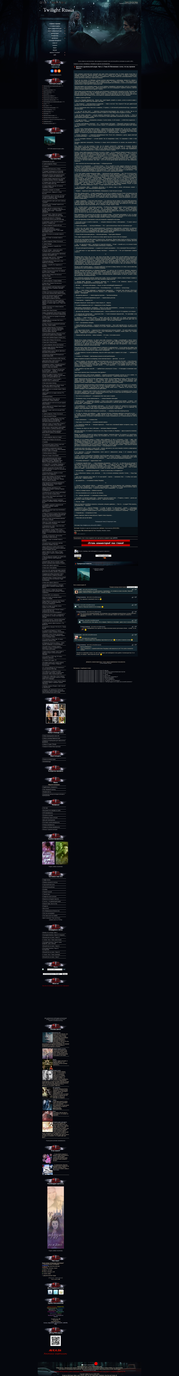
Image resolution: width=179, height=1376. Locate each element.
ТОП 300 (45, 808)
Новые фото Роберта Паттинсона (52, 340)
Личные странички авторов (50, 829)
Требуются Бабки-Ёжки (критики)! (52, 746)
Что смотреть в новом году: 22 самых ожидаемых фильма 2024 (52, 640)
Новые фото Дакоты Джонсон (51, 565)
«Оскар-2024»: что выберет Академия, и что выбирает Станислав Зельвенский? (53, 465)
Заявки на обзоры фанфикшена (51, 827)
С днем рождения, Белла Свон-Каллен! (53, 344)
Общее (45, 87)
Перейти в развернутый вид (56, 1020)
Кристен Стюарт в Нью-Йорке (51, 455)
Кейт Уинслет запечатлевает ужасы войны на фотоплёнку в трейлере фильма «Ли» (53, 428)
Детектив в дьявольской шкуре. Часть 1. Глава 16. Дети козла (94, 675)
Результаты (51, 1277)
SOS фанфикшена (48, 812)
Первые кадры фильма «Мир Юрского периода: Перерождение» (52, 348)
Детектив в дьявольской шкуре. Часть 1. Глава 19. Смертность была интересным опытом (101, 671)
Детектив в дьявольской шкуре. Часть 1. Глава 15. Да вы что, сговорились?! (98, 676)
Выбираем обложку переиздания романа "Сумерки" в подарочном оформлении (53, 175)
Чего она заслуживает (49, 913)
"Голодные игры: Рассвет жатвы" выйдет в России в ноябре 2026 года (53, 183)
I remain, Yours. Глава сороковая (51, 954)
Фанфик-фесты (47, 791)
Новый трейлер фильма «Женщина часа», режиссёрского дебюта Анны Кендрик (53, 334)
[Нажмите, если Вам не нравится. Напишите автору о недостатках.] (103, 556)
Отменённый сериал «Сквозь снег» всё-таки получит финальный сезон (53, 445)
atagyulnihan (51, 1322)
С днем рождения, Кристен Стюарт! (52, 437)
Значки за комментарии (49, 759)
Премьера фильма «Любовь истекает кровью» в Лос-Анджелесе (52, 473)
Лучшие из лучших (48, 815)
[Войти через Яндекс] (55, 71)
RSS (136, 3)
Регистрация (127, 3)
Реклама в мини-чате (49, 123)
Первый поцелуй (47, 891)
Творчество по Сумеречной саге (52, 86)
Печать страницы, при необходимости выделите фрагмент (94, 551)
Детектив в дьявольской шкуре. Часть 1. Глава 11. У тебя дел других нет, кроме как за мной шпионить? (105, 681)
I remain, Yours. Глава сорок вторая (52, 939)
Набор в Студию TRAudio (49, 744)
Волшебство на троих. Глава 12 (51, 937)
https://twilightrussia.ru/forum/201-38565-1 (90, 525)
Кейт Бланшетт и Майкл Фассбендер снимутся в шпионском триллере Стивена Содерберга (53, 591)
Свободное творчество (49, 99)
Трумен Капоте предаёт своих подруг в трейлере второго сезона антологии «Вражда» (53, 653)
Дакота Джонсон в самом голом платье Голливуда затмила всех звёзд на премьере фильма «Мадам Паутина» (53, 548)
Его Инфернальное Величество (51, 910)
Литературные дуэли (48, 115)
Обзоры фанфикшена (48, 824)
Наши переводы (47, 109)
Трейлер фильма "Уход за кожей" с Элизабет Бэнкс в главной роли (51, 380)
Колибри (45, 889)
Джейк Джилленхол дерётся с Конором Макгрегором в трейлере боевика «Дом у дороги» (53, 586)
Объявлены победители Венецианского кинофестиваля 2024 (53, 355)
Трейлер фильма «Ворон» (50, 453)
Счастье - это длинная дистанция (52, 901)
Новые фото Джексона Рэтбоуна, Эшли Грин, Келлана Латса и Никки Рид (53, 386)
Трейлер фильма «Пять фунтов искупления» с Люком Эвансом (51, 399)
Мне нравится (81, 533)
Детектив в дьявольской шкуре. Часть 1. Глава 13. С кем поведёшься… (97, 679)
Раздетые (45, 906)
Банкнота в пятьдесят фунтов (51, 899)
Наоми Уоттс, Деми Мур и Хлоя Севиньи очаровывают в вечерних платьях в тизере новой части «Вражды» (53, 677)
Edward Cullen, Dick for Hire (50, 903)
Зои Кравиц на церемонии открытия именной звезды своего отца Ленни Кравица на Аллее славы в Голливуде (53, 449)
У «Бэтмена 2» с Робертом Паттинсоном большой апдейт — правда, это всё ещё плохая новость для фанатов (53, 371)
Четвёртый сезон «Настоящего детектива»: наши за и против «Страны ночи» (54, 493)
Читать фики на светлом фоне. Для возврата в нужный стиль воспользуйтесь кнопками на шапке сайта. (105, 61)
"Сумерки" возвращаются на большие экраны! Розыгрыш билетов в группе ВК (52, 172)
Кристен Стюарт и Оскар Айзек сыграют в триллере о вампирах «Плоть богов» (53, 424)
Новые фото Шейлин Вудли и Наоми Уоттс (54, 337)
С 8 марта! (46, 166)
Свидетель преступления (49, 896)
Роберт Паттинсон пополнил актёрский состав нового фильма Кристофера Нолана (53, 292)
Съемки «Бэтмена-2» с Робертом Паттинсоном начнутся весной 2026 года (53, 218)
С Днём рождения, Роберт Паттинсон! (53, 413)
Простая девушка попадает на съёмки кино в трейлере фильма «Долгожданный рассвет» (54, 558)
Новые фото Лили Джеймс (50, 567)
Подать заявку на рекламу (56, 866)
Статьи (81, 63)
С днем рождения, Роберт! (50, 163)
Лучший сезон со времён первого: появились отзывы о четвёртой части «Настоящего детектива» (52, 648)
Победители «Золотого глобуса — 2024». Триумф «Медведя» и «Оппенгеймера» (53, 643)
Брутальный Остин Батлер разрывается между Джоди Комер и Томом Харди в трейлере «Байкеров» (53, 484)
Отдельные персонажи (49, 107)
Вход (133, 3)
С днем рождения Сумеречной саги (52, 225)
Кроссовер (46, 93)
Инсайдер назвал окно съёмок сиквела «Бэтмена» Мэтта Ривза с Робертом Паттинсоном (53, 664)
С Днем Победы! (47, 243)
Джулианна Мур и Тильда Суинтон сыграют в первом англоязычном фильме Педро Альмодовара (54, 579)
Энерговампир (108, 528)
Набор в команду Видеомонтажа (51, 738)
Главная (121, 3)
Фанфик (104, 530)
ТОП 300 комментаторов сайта (55, 148)
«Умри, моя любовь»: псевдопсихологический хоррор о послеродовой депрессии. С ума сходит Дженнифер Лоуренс (52, 229)
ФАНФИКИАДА (47, 761)
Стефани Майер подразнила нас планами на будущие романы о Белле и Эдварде (53, 179)
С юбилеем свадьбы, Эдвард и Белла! (98, 569)
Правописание (47, 121)
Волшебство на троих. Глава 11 (51, 946)
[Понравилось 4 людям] (75, 532)
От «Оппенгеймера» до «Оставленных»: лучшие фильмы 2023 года (53, 668)
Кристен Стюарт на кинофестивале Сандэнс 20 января (52, 598)
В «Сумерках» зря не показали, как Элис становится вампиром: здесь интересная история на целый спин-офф (53, 197)
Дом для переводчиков (49, 820)
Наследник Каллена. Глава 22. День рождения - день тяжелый (52, 943)
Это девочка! (46, 434)
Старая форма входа (55, 74)
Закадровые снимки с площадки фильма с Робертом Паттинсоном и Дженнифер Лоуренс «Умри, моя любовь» (53, 366)
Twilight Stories (46, 879)
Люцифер (98, 530)
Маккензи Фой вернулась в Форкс (52, 168)
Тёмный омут (46, 894)
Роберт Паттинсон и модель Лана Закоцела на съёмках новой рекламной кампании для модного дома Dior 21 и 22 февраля (54, 515)
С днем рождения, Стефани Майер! (52, 280)
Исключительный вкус (49, 887)
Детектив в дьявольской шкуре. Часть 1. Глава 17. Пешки (93, 674)
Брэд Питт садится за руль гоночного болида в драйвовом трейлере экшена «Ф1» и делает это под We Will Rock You (53, 375)
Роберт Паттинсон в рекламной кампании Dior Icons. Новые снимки (53, 324)
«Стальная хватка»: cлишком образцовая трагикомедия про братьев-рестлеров (53, 620)
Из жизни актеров (48, 89)
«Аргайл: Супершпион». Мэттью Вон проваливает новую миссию (52, 536)
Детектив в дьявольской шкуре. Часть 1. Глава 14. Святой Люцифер (96, 678)
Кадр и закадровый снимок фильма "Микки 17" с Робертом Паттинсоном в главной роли (54, 313)
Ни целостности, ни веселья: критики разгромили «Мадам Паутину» (52, 543)
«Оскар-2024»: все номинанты (51, 594)
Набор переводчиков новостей (51, 735)
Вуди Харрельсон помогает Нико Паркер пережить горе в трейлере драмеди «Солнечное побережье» (53, 602)
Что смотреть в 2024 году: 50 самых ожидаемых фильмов (52, 657)
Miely (55, 1324)
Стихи (45, 103)
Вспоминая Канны (48, 396)
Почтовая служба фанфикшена (51, 822)
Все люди (45, 105)
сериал (108, 530)
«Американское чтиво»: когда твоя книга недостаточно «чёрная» (53, 526)
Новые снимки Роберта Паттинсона (52, 268)
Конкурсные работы (48, 95)
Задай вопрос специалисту (50, 787)
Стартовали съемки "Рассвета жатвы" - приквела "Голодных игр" (53, 222)
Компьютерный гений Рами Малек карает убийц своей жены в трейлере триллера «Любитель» (53, 288)
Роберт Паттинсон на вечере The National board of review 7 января (53, 271)
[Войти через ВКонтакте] (52, 71)
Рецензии (45, 113)
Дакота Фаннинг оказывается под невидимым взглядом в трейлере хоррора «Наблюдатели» (53, 489)
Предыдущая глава (100, 521)
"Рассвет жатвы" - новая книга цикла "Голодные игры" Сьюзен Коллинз (52, 250)
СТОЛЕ (55, 1156)
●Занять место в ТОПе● (55, 919)
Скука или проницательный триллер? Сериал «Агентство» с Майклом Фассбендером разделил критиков (52, 297)
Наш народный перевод (49, 789)
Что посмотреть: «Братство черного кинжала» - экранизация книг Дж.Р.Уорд (52, 215)
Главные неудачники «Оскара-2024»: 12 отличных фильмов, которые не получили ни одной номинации (54, 469)
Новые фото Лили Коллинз (50, 310)
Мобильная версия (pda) (89, 1370)
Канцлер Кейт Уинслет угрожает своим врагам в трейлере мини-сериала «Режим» (53, 562)
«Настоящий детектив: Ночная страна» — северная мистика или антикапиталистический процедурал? (53, 611)
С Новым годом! (47, 278)
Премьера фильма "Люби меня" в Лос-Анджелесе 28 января (52, 261)
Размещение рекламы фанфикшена (55, 1140)
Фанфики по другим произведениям (52, 119)
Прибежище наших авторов (50, 817)
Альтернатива (47, 111)
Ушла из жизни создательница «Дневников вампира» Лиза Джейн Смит (53, 254)
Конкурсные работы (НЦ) (50, 97)
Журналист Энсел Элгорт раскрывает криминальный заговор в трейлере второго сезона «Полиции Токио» (53, 635)
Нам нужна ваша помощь (49, 383)
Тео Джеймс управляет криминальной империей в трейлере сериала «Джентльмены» (52, 506)
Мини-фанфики (47, 91)
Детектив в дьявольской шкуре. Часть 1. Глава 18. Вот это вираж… (95, 673)
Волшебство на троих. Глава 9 (51, 957)
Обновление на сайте (48, 161)
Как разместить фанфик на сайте (52, 810)
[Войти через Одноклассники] (59, 71)
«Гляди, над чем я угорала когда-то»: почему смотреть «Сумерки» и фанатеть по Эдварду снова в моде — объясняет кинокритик (53, 210)
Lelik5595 (65, 1322)
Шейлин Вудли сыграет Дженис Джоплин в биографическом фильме (53, 351)
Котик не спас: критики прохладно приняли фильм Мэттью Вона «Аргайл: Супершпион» (54, 571)
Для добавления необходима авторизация (56, 1018)
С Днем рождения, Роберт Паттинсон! (53, 241)
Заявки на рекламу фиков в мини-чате (55, 1019)
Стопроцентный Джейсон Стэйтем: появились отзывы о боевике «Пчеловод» (53, 631)
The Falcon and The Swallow (50, 915)
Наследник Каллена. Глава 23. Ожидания (54, 934)
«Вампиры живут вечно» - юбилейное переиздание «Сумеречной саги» (52, 258)
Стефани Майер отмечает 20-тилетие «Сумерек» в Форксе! (52, 186)
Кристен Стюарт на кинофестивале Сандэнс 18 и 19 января (52, 606)
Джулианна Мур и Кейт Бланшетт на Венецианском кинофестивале (52, 361)
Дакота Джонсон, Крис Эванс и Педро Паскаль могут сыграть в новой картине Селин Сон (52, 553)
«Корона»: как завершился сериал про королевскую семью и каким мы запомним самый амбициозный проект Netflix (53, 691)
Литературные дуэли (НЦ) (50, 117)
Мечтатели (46, 908)
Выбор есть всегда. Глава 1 (50, 932)
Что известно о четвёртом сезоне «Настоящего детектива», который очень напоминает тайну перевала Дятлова (53, 672)
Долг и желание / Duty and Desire (51, 918)
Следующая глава (111, 521)
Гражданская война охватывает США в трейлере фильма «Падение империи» (52, 574)
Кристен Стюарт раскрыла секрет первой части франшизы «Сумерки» (53, 523)
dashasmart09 (58, 1322)
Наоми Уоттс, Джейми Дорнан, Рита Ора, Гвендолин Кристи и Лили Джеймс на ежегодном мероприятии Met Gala (53, 420)
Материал (94, 589)
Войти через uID (55, 67)
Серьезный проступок (49, 884)
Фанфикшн (87, 63)
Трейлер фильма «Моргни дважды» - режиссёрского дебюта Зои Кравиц (52, 431)
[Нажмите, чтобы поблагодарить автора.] (78, 556)
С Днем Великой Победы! (49, 416)
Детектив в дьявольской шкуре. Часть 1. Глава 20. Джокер (93, 670)
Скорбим (45, 442)
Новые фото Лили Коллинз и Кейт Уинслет (54, 358)
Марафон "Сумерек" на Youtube (51, 189)
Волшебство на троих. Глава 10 (51, 952)
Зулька (45, 1322)
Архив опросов (58, 1277)
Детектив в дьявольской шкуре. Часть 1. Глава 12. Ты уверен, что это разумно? (99, 680)
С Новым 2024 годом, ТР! (49, 660)
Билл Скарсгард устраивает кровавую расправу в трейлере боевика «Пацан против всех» (54, 501)
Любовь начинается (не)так (50, 882)
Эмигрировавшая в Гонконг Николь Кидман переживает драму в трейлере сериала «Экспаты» (54, 682)
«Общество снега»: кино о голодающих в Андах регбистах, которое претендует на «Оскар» (53, 616)
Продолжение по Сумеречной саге (52, 101)
